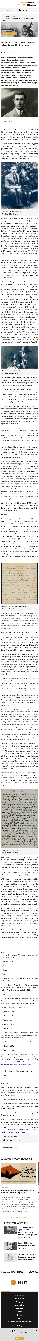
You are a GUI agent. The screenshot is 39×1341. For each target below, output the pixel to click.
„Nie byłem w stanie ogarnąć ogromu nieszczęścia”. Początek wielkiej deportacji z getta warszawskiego (28, 1232)
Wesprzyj (10, 10)
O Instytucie (19, 1295)
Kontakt (19, 1315)
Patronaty (19, 1308)
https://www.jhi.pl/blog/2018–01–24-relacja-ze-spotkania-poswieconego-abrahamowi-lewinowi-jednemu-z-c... (17, 1064)
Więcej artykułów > (19, 1218)
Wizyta (19, 1312)
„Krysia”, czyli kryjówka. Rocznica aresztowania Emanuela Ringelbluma (27, 1257)
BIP (19, 1318)
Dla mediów (19, 1305)
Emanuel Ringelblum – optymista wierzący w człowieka (26, 1245)
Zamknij (19, 1339)
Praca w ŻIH (19, 1298)
